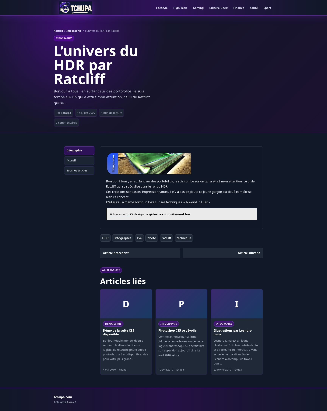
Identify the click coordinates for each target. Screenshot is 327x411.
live (139, 238)
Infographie (74, 31)
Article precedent (116, 253)
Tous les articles (77, 170)
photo (151, 238)
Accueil (58, 31)
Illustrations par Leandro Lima (233, 332)
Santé (254, 8)
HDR (105, 238)
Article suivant (249, 253)
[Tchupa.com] (76, 7)
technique (184, 238)
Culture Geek (218, 8)
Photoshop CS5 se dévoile (177, 330)
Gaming (198, 8)
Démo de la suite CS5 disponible (118, 332)
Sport (267, 8)
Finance (238, 8)
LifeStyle (162, 8)
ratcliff (166, 238)
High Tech (180, 8)
